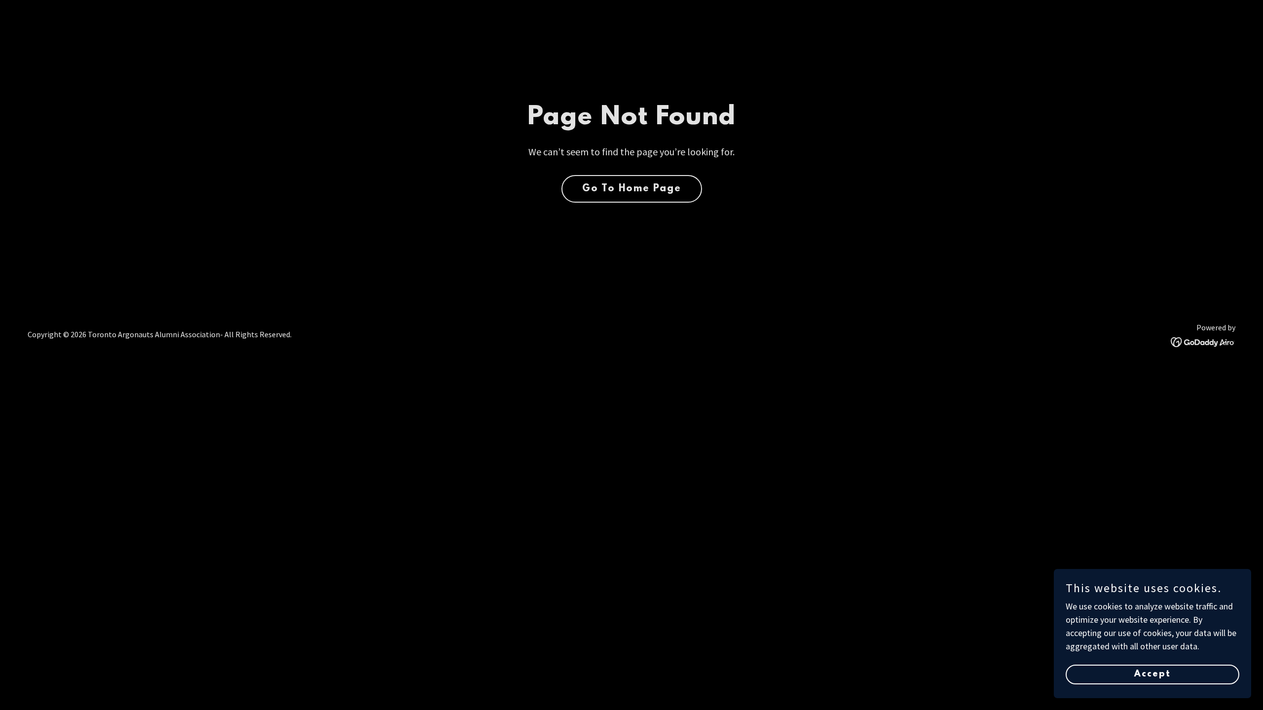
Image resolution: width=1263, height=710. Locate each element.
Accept (1152, 674)
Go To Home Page (631, 188)
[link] (1203, 341)
